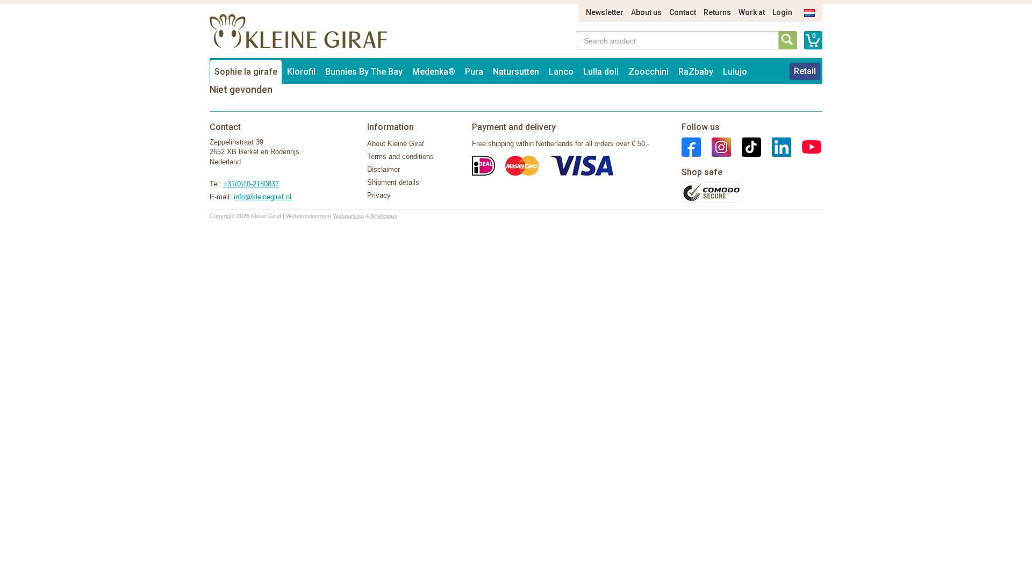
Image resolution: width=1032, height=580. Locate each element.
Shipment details (393, 182)
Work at (752, 12)
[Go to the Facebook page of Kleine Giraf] (691, 146)
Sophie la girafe (245, 72)
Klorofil (301, 72)
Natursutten (516, 72)
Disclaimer (383, 169)
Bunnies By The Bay (364, 72)
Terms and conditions (400, 157)
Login (782, 12)
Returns (717, 12)
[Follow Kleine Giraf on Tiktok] (746, 146)
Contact (682, 12)
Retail (805, 71)
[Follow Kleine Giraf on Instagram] (716, 146)
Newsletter (605, 12)
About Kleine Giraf (395, 144)
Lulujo (735, 72)
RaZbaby (695, 72)
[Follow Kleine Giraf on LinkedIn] (776, 146)
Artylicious (383, 216)
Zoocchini (648, 72)
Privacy (379, 195)
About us (646, 12)
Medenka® (433, 72)
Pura (474, 72)
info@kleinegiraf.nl (262, 197)
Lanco (561, 72)
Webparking (348, 216)
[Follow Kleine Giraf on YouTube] (806, 146)
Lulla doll (601, 72)
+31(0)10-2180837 (251, 184)
